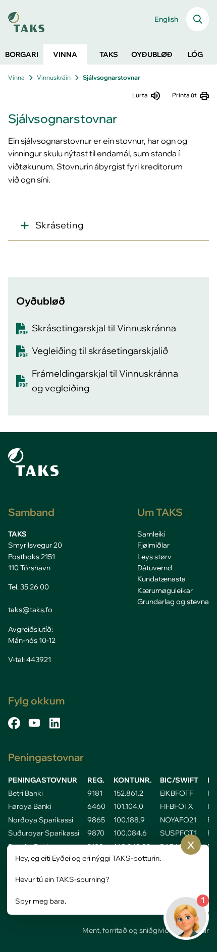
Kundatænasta (161, 578)
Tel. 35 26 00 (28, 586)
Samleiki (151, 534)
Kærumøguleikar (165, 590)
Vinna (16, 77)
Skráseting (59, 225)
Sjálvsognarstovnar (111, 77)
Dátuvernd (154, 567)
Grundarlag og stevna (173, 601)
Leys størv (154, 556)
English (166, 19)
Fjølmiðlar (153, 545)
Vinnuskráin (54, 77)
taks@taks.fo (30, 609)
